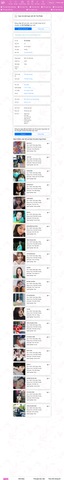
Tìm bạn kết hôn (7, 9)
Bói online (37, 3)
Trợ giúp (43, 3)
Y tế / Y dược (27, 87)
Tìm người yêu (32, 9)
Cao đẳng (26, 84)
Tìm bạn (10, 3)
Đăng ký (51, 2)
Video (28, 3)
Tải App (16, 3)
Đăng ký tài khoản (23, 28)
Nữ (25, 43)
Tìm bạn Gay (58, 7)
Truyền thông (22, 3)
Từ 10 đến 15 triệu (28, 90)
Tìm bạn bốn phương (9, 7)
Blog (32, 3)
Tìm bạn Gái (35, 7)
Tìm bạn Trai (23, 7)
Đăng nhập (59, 2)
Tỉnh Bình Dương (28, 74)
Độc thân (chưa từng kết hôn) (31, 99)
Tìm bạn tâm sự (57, 9)
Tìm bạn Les (47, 7)
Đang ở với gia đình (29, 93)
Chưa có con (27, 102)
